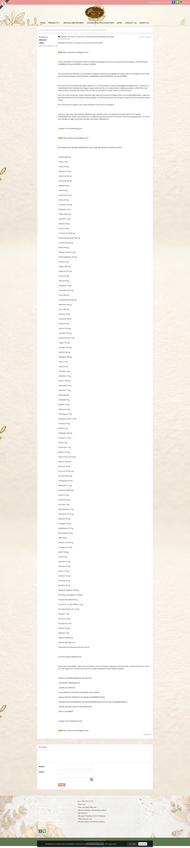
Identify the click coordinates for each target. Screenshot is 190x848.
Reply (62, 785)
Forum (41, 30)
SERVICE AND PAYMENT (73, 22)
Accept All (143, 844)
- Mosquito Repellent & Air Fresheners (91, 816)
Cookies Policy (112, 844)
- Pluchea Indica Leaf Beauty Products (91, 822)
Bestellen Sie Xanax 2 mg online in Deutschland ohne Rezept (83, 30)
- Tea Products (82, 813)
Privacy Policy (100, 844)
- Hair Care (81, 804)
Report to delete (145, 37)
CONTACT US (130, 22)
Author (42, 766)
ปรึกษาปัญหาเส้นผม (52, 30)
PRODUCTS (53, 22)
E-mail (42, 772)
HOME (42, 22)
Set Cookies (132, 844)
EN (184, 2)
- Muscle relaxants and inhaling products (91, 810)
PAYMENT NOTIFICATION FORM (100, 22)
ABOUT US (144, 22)
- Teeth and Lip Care (84, 819)
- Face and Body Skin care (86, 807)
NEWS (119, 22)
